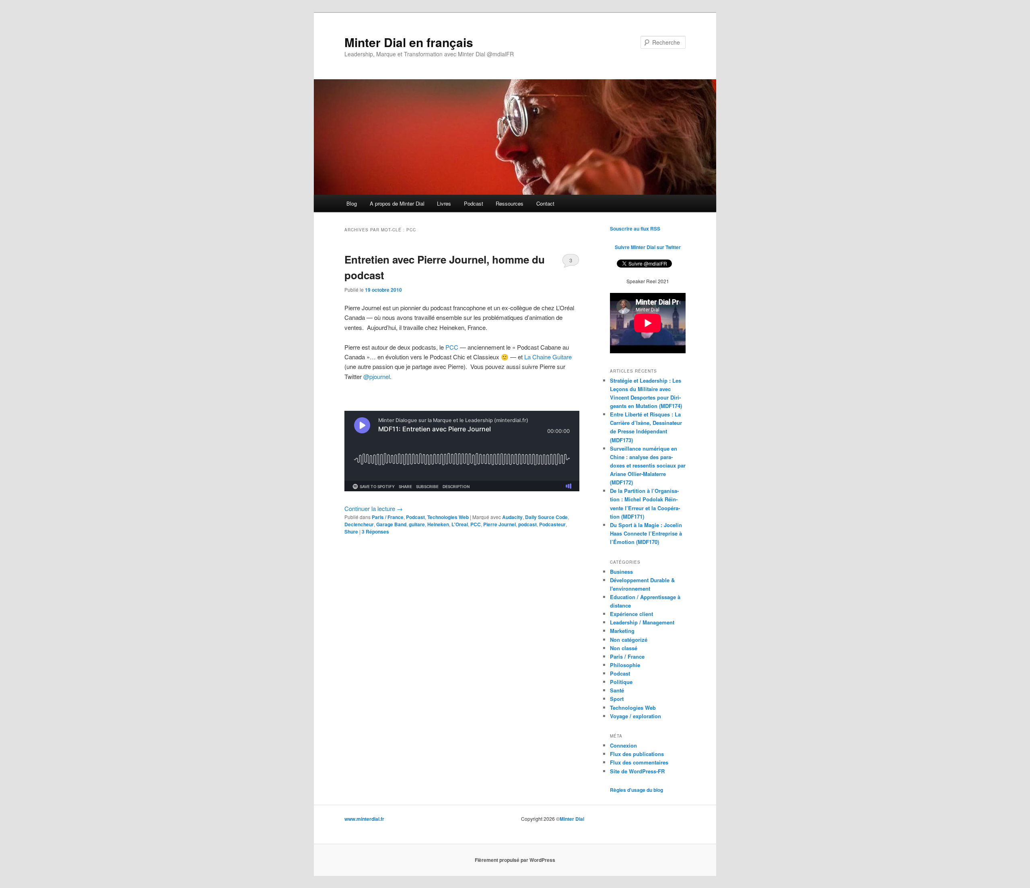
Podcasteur (552, 524)
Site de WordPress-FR (637, 771)
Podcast (473, 203)
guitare (417, 524)
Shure (351, 531)
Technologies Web (448, 517)
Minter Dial (572, 818)
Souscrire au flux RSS (635, 228)
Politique (621, 682)
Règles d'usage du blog (636, 789)
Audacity (512, 517)
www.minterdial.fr (364, 818)
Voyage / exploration (635, 716)
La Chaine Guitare (548, 356)
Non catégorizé (628, 639)
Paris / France (388, 517)
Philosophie (625, 665)
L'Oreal (459, 524)
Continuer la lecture (373, 508)
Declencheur (359, 524)
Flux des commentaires (639, 762)
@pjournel (376, 376)
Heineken (438, 524)
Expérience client (631, 614)
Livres (444, 203)
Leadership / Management (642, 622)
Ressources (509, 203)
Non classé (623, 648)
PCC (451, 347)
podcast (527, 524)
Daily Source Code (546, 517)
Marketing (622, 631)
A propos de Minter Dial (397, 203)
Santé (617, 690)
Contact (545, 203)
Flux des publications (637, 754)
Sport (617, 699)
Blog (351, 203)
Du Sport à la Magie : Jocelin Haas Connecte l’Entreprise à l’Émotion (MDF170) (646, 533)
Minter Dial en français (408, 42)
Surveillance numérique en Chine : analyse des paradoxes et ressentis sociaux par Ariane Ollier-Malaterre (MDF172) (648, 465)
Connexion (623, 745)
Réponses (375, 531)
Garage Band (391, 524)
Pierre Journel (499, 524)
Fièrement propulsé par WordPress (515, 859)
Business (621, 571)
